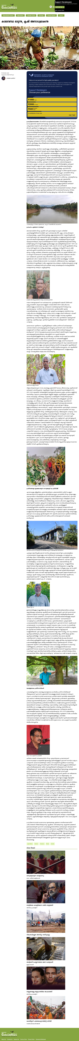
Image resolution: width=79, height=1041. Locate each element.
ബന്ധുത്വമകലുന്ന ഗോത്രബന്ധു (35, 876)
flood (47, 843)
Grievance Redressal (41, 1039)
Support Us (59, 7)
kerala (52, 843)
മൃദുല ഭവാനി (30, 964)
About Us (4, 1039)
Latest (61, 15)
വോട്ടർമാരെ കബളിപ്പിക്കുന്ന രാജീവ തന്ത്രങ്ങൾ (40, 905)
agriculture (29, 843)
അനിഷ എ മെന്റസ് (32, 907)
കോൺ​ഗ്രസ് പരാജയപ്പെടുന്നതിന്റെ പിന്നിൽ (39, 1021)
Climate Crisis (31, 15)
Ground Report (51, 15)
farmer (36, 843)
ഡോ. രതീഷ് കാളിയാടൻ (33, 878)
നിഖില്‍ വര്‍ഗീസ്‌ (11, 78)
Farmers (42, 843)
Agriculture (20, 15)
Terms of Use (23, 1039)
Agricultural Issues (8, 15)
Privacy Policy (31, 1039)
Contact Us (9, 1039)
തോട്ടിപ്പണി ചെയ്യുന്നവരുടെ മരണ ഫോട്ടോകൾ (40, 962)
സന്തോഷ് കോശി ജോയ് (33, 1023)
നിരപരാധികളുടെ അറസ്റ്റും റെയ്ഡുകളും (38, 935)
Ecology (41, 15)
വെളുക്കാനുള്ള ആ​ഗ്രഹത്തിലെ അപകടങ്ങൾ (39, 992)
